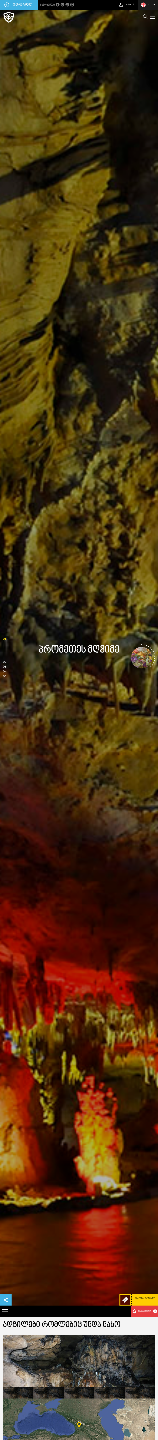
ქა (149, 5)
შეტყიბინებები (147, 1311)
